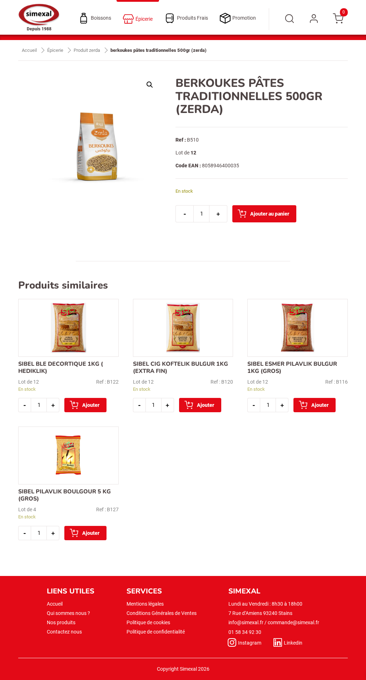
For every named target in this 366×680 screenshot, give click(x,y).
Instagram (249, 643)
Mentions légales (145, 604)
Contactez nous (64, 632)
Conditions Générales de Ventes (162, 613)
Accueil (29, 50)
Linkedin (293, 643)
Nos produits (61, 622)
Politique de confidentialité (156, 632)
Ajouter (90, 405)
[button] (149, 84)
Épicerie (55, 50)
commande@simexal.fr (293, 622)
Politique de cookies (148, 622)
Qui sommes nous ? (68, 613)
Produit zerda (87, 50)
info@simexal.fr (245, 622)
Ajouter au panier (269, 214)
